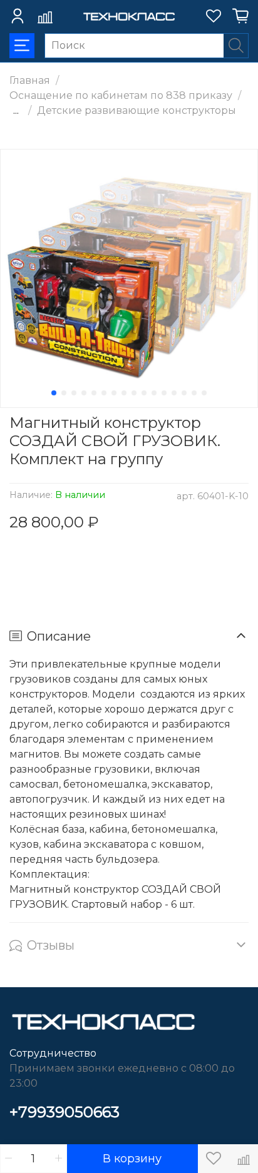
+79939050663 (64, 1112)
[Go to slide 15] (194, 392)
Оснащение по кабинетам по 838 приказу (120, 95)
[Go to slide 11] (154, 392)
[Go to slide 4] (83, 392)
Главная (29, 80)
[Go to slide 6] (103, 392)
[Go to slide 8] (123, 392)
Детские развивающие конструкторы (136, 110)
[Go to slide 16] (204, 392)
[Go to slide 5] (93, 392)
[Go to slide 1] (53, 392)
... (16, 110)
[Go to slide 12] (164, 392)
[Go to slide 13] (174, 392)
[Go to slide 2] (63, 392)
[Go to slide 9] (134, 392)
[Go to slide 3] (73, 392)
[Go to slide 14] (184, 392)
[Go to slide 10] (144, 392)
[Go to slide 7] (113, 392)
